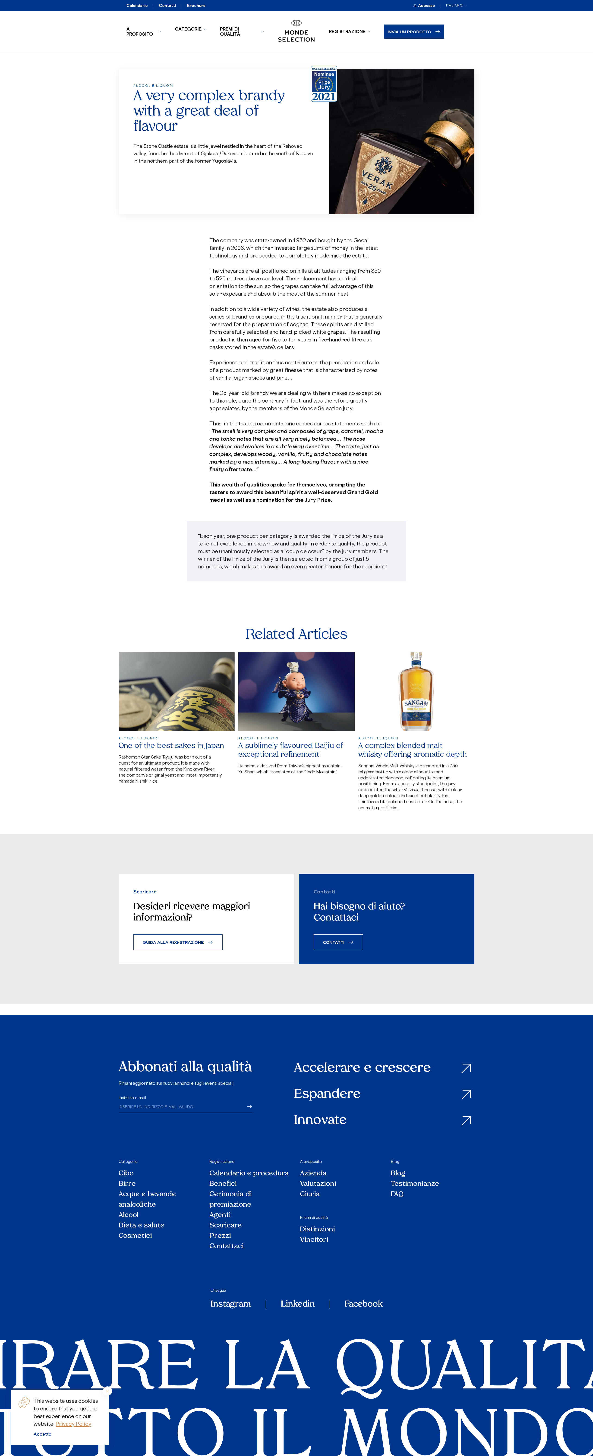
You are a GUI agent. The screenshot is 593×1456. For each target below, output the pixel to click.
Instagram (231, 1304)
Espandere (327, 1094)
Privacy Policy (73, 1424)
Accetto (42, 1434)
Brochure (196, 5)
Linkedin (298, 1304)
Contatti (167, 5)
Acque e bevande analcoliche (147, 1199)
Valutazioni (318, 1184)
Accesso (426, 5)
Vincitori (314, 1240)
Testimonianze (415, 1184)
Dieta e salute (141, 1226)
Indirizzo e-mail (132, 1097)
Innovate (320, 1120)
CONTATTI (333, 942)
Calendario (137, 5)
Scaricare (225, 1226)
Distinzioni (317, 1229)
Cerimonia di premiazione (230, 1199)
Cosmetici (135, 1236)
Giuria (310, 1194)
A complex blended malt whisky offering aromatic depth (412, 750)
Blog (395, 1161)
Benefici (223, 1184)
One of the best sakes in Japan (171, 746)
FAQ (397, 1194)
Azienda (313, 1173)
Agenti (220, 1215)
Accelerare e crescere (362, 1068)
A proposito (139, 31)
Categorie (188, 28)
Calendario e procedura (249, 1173)
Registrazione (347, 31)
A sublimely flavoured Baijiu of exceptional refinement (290, 750)
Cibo (126, 1173)
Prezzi (220, 1236)
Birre (127, 1184)
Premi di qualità (230, 31)
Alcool (129, 1215)
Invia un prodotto (409, 31)
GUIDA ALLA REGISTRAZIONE (173, 942)
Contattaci (226, 1246)
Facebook (364, 1304)
